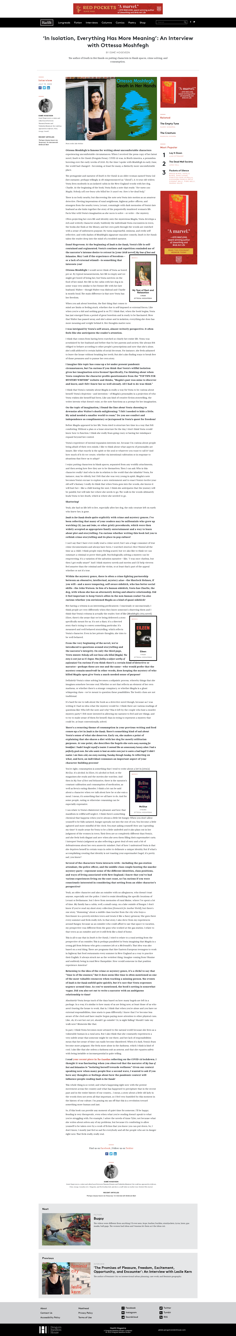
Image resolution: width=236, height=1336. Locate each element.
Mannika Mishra (168, 136)
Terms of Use (85, 1317)
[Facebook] (40, 87)
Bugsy (99, 1218)
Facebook (190, 21)
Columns (107, 22)
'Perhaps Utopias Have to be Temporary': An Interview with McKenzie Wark (48, 142)
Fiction (78, 22)
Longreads (64, 22)
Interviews (92, 22)
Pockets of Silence (179, 170)
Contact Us (46, 1312)
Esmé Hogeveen (120, 52)
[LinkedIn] (48, 87)
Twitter (194, 21)
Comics (120, 22)
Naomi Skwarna (167, 127)
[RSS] (161, 1317)
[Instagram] (123, 1312)
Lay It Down (175, 152)
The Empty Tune (169, 123)
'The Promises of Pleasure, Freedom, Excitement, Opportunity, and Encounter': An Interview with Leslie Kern (143, 1269)
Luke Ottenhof (176, 156)
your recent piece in (92, 1059)
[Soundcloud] (123, 1317)
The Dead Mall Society (181, 161)
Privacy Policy (85, 1312)
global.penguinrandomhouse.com (172, 1330)
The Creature (168, 132)
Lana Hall (174, 165)
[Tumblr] (161, 1312)
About (43, 1308)
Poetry (132, 22)
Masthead (83, 1308)
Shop (143, 22)
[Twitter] (44, 87)
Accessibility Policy (50, 1317)
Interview (45, 80)
